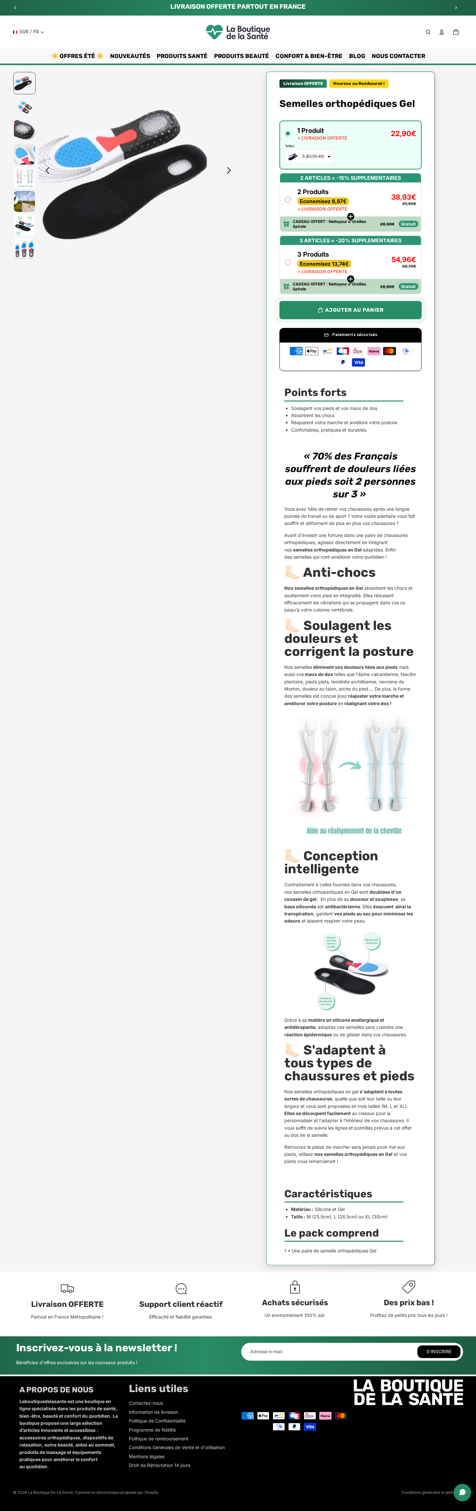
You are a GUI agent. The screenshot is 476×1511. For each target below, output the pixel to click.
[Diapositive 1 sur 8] (24, 83)
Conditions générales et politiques (432, 1492)
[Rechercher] (428, 32)
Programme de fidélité (152, 1430)
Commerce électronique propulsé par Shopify (116, 1492)
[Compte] (442, 32)
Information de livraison (153, 1412)
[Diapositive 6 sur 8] (24, 201)
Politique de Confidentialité (157, 1421)
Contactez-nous (146, 1403)
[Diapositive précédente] (15, 8)
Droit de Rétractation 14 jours (159, 1465)
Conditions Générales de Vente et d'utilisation (177, 1447)
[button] (350, 145)
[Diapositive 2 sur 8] (24, 106)
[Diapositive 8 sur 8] (24, 248)
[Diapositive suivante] (456, 8)
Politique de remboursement (158, 1438)
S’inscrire (438, 1351)
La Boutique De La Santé (50, 1492)
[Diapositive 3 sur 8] (24, 130)
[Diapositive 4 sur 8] (24, 154)
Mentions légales (146, 1456)
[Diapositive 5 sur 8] (24, 177)
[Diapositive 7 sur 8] (24, 225)
